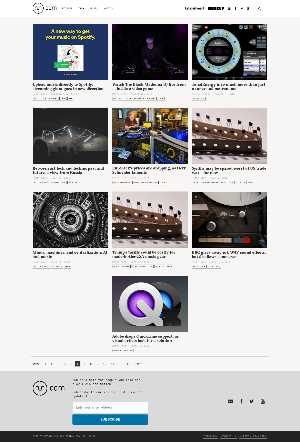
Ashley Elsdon (201, 93)
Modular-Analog (122, 182)
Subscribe (110, 419)
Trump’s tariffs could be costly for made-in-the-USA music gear (143, 254)
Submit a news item (253, 436)
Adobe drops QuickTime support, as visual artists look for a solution (145, 338)
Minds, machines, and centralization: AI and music (70, 254)
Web (70, 98)
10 (104, 363)
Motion (108, 8)
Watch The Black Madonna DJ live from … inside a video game (149, 86)
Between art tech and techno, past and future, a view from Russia (68, 170)
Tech (81, 8)
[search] (259, 9)
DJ (114, 98)
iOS (202, 98)
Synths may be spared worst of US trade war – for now (229, 170)
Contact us (228, 436)
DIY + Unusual (121, 266)
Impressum (210, 436)
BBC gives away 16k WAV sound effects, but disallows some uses (229, 254)
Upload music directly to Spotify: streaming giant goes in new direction (68, 86)
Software (139, 98)
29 (127, 363)
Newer (36, 363)
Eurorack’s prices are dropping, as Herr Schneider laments (149, 170)
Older (137, 363)
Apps (195, 98)
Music (94, 8)
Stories (67, 8)
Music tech (40, 98)
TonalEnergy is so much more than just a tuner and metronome (228, 86)
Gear (195, 182)
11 (112, 363)
